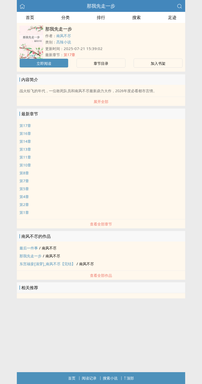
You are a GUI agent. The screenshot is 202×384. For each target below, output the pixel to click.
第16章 (25, 133)
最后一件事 (28, 247)
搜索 (136, 17)
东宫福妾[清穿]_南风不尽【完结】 (47, 263)
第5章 (24, 188)
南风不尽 (63, 35)
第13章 (25, 149)
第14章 (25, 141)
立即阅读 (44, 63)
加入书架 (158, 63)
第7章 (24, 180)
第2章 (24, 204)
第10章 (25, 165)
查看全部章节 (101, 224)
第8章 (24, 172)
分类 (65, 17)
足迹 (172, 17)
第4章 (24, 196)
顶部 (130, 378)
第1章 (24, 212)
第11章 (25, 157)
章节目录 (101, 63)
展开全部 (101, 101)
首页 (30, 17)
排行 (101, 17)
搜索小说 (110, 378)
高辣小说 (63, 42)
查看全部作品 (101, 275)
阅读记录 (89, 378)
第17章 (69, 54)
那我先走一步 (101, 6)
